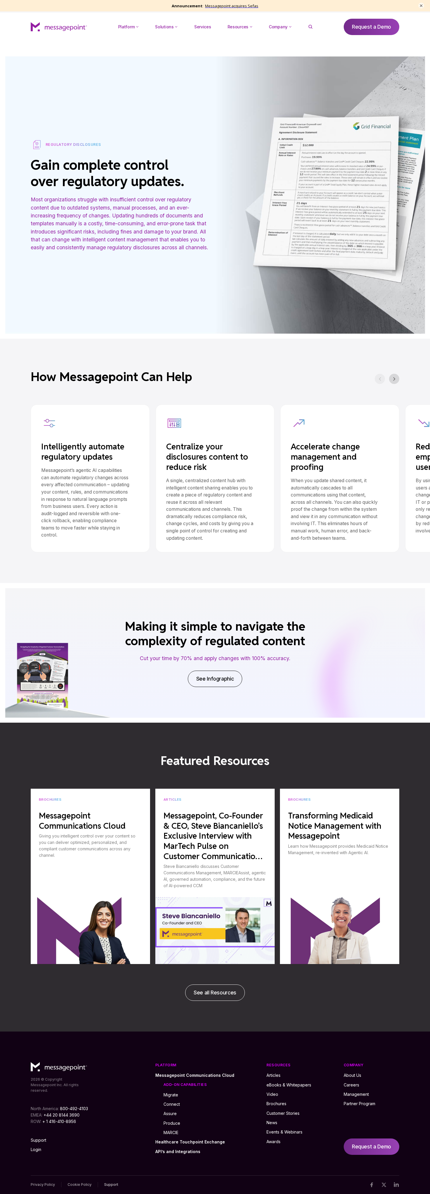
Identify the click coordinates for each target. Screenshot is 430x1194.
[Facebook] (372, 1185)
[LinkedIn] (396, 1185)
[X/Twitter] (384, 1185)
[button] (128, 27)
